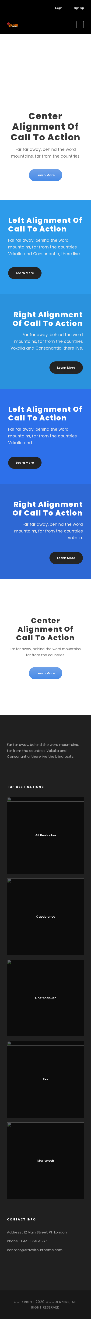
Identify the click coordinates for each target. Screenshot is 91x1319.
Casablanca (45, 916)
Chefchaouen (45, 998)
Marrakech (45, 1160)
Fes (45, 1079)
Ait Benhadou (45, 835)
